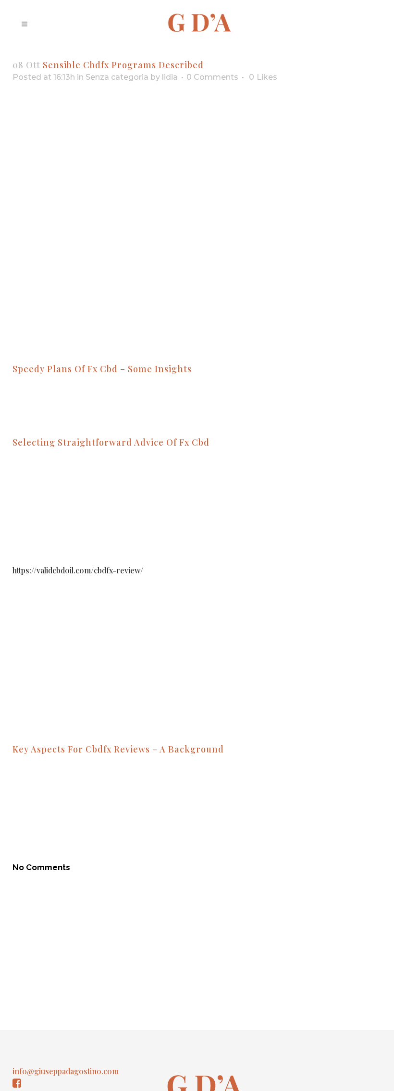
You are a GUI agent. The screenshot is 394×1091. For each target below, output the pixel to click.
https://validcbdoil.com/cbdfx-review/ (77, 570)
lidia (170, 77)
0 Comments (212, 77)
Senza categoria (117, 77)
